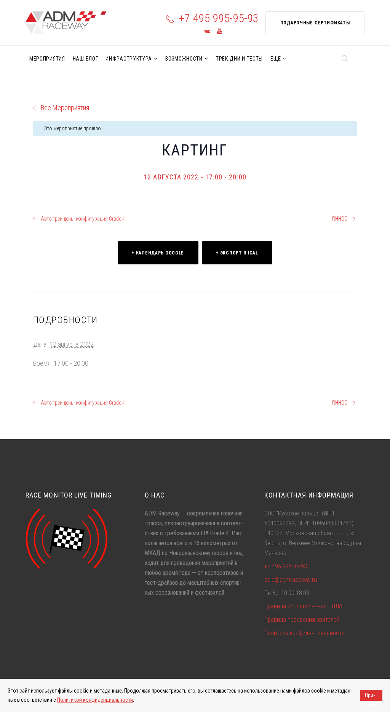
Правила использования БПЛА (303, 606)
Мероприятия (47, 59)
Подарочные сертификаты (315, 23)
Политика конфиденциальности (304, 633)
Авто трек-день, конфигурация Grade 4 (83, 219)
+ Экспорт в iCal (237, 253)
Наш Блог (85, 59)
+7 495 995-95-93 (219, 18)
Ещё (275, 59)
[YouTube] (219, 31)
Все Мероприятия (65, 108)
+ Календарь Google (158, 253)
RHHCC (339, 219)
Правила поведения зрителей (302, 619)
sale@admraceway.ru (290, 579)
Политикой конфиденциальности (95, 700)
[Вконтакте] (207, 31)
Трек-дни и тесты (239, 59)
